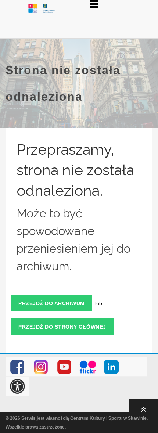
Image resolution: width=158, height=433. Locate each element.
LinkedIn (111, 367)
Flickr (88, 367)
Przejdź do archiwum (51, 303)
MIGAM (135, 367)
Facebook (17, 367)
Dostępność (17, 386)
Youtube (64, 367)
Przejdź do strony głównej (62, 327)
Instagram (41, 367)
